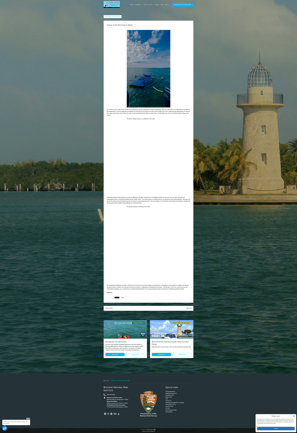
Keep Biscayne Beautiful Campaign (175, 403)
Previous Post (108, 308)
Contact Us (168, 401)
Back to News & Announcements (112, 17)
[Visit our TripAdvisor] (115, 414)
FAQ (162, 5)
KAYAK (168, 408)
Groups (157, 5)
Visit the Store (169, 406)
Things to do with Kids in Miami (120, 381)
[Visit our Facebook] (105, 414)
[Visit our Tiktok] (111, 414)
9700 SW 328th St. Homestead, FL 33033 (117, 400)
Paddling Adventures (171, 393)
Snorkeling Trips (170, 395)
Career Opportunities (171, 410)
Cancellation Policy (171, 405)
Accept (276, 428)
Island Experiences (170, 392)
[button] (294, 416)
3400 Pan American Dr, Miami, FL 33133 (117, 403)
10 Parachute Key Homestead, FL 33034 (117, 407)
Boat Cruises (169, 397)
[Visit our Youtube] (118, 414)
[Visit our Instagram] (108, 414)
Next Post (189, 308)
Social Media (169, 412)
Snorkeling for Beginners (115, 342)
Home (131, 5)
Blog (107, 381)
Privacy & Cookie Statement (148, 431)
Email (123, 297)
